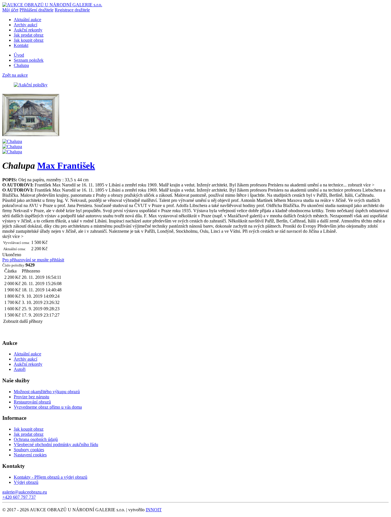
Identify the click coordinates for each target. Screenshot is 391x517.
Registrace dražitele (72, 9)
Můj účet (10, 9)
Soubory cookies (29, 449)
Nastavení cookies (30, 454)
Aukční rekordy (28, 29)
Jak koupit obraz (29, 40)
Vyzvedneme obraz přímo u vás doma (48, 407)
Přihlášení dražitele (36, 9)
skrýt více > (12, 236)
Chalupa (21, 65)
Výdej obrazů (26, 482)
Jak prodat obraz (29, 35)
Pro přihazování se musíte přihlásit (33, 259)
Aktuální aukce (27, 19)
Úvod (19, 55)
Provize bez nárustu (31, 396)
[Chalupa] (31, 136)
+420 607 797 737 (19, 497)
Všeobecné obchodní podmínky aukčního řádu (56, 444)
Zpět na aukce (15, 75)
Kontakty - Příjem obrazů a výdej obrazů (50, 477)
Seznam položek (29, 60)
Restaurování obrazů (32, 401)
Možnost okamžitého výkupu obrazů (47, 391)
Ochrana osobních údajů (36, 439)
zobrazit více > (361, 184)
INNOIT (154, 509)
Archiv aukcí (25, 24)
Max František (66, 165)
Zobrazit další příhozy (23, 321)
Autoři (19, 369)
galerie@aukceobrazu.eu (24, 492)
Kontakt (21, 45)
